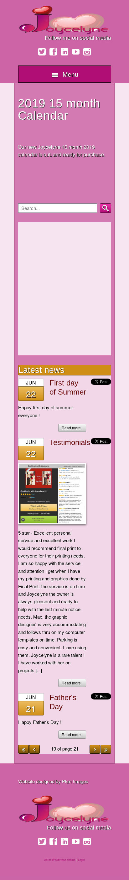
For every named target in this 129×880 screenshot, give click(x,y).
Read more (71, 427)
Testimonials (69, 442)
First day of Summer (67, 387)
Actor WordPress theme (59, 860)
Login (81, 860)
